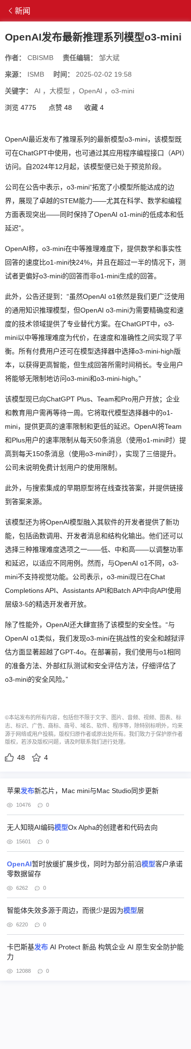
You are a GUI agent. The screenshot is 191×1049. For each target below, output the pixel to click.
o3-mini (122, 91)
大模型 (59, 91)
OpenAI (90, 91)
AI (37, 91)
